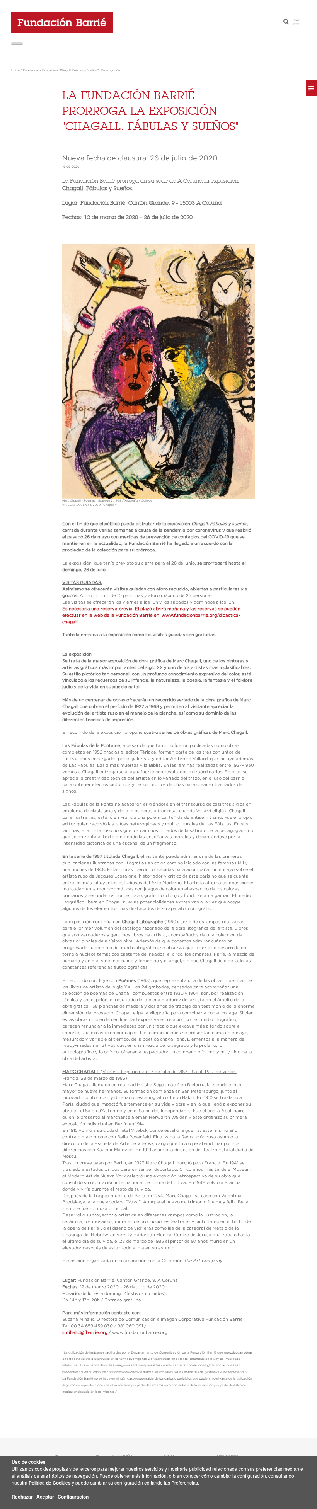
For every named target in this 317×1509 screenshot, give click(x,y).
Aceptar (45, 1496)
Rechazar (22, 1496)
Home (15, 70)
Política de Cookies (50, 1482)
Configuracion (73, 1496)
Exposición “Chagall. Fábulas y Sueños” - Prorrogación (81, 70)
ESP (296, 24)
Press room (31, 70)
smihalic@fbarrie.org (84, 1332)
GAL (296, 20)
